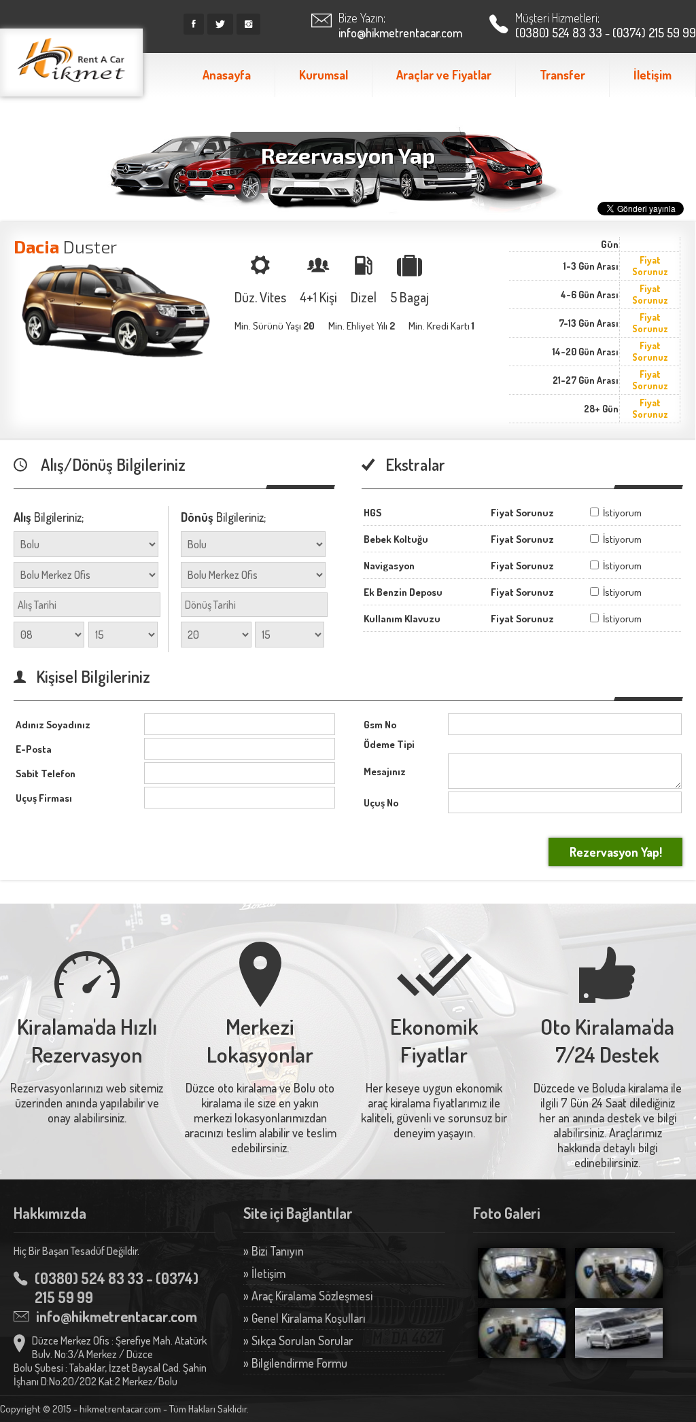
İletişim (652, 74)
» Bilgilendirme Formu (295, 1362)
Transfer (562, 74)
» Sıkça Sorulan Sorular (298, 1340)
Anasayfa (227, 74)
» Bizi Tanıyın (273, 1250)
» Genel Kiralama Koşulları (304, 1318)
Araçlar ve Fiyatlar (443, 74)
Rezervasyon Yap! (616, 852)
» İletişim (264, 1273)
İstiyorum (621, 512)
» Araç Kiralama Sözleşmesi (307, 1295)
